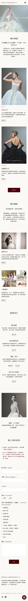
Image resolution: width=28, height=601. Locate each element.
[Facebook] (6, 597)
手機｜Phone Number (9, 477)
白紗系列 (5, 110)
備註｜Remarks (6, 541)
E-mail (4, 486)
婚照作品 (5, 252)
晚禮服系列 (5, 169)
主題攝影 (5, 289)
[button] (25, 2)
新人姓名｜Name (7, 468)
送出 (14, 561)
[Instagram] (2, 597)
